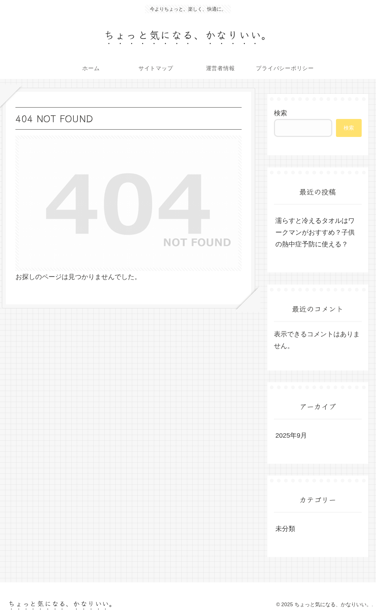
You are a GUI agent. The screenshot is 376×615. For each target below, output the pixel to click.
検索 (280, 113)
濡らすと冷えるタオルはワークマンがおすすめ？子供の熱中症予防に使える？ (315, 232)
